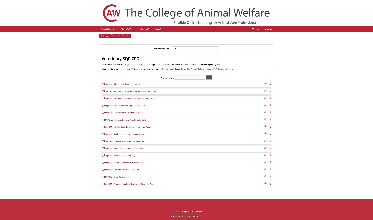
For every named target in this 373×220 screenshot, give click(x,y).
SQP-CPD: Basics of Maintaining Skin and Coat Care (125, 106)
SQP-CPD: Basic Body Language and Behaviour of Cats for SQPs (130, 91)
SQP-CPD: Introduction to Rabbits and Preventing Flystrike (128, 127)
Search (257, 29)
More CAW (125, 29)
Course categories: (161, 48)
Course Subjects (107, 29)
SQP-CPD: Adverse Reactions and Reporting (123, 84)
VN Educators (142, 29)
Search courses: (167, 78)
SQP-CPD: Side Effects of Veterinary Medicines (124, 163)
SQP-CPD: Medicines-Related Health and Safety (124, 134)
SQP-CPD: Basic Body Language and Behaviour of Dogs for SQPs (131, 99)
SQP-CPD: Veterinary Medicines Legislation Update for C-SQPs (130, 184)
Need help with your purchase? (186, 216)
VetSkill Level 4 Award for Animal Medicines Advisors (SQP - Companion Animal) (202, 69)
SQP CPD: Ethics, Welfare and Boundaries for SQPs (125, 120)
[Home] (186, 13)
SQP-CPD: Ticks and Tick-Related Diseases (122, 170)
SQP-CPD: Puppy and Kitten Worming (120, 156)
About (157, 29)
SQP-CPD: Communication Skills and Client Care (124, 113)
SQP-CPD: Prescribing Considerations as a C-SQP (124, 148)
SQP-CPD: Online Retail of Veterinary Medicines (124, 141)
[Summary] (269, 84)
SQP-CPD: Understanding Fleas (117, 177)
